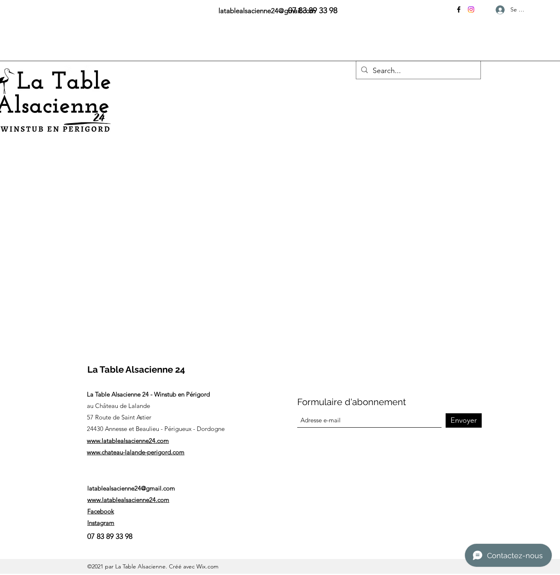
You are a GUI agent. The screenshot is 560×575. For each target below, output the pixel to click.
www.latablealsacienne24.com (128, 440)
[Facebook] (459, 9)
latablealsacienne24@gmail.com (131, 488)
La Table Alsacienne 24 (136, 369)
